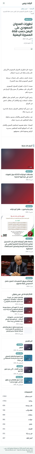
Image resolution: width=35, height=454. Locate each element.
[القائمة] (4, 3)
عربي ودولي (24, 8)
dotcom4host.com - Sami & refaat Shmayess (19, 451)
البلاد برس (27, 3)
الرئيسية (32, 8)
